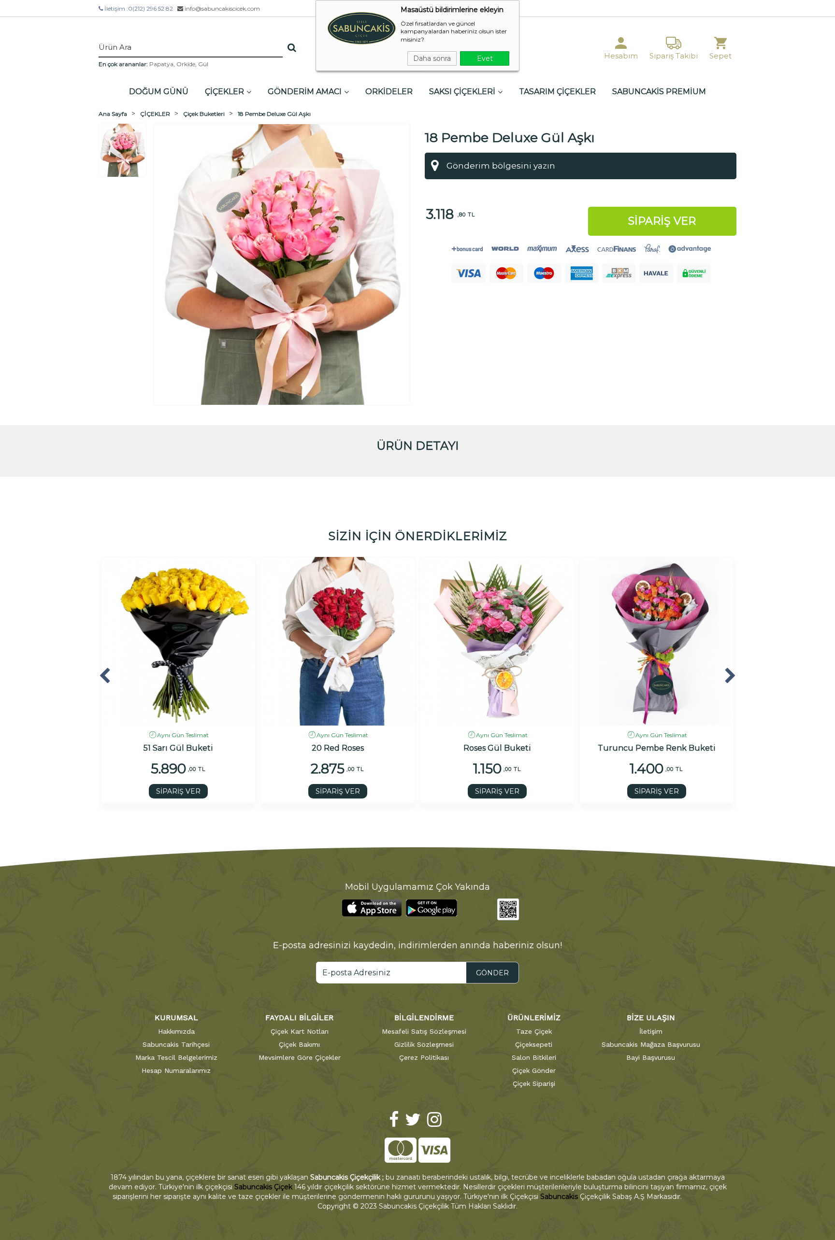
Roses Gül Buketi (497, 748)
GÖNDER (492, 973)
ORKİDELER (389, 91)
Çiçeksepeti (533, 1044)
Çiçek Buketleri (204, 113)
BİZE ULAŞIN (651, 1017)
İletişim (650, 1031)
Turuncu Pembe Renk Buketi (657, 748)
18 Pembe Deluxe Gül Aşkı (274, 113)
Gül (203, 64)
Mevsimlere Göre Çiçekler (300, 1057)
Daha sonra (432, 58)
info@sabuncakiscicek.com (221, 8)
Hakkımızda (176, 1031)
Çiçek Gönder (534, 1070)
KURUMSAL (176, 1017)
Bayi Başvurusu (650, 1057)
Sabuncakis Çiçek (263, 1187)
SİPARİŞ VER (178, 791)
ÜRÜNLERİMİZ (534, 1017)
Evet (485, 58)
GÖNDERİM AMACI (305, 91)
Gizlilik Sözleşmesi (424, 1044)
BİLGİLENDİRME (424, 1017)
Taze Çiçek (534, 1031)
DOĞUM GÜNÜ (158, 91)
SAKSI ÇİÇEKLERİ (462, 91)
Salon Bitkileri (534, 1057)
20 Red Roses (338, 748)
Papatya (161, 64)
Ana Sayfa (113, 113)
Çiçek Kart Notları (300, 1031)
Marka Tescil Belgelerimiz (176, 1057)
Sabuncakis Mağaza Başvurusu (651, 1044)
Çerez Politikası (424, 1057)
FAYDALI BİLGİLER (299, 1017)
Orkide (185, 64)
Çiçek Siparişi (534, 1083)
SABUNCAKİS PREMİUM (659, 91)
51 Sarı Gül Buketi (178, 748)
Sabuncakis (559, 1196)
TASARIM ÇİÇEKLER (557, 91)
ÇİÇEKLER (224, 91)
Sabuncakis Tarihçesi (176, 1044)
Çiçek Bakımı (299, 1044)
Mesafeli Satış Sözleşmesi (424, 1031)
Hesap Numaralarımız (176, 1070)
